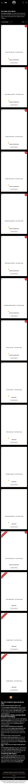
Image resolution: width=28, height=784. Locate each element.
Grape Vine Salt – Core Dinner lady (14, 347)
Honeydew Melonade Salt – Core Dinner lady (14, 305)
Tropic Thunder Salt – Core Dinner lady (14, 52)
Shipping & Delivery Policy (16, 774)
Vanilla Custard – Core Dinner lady (14, 640)
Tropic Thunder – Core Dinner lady (14, 389)
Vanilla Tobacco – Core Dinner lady (14, 681)
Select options (14, 62)
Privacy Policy (5, 774)
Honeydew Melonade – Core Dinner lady (14, 516)
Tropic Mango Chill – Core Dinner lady (14, 599)
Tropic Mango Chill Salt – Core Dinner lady (14, 94)
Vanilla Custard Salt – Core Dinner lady (14, 136)
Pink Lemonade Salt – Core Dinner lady (14, 558)
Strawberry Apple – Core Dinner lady (14, 474)
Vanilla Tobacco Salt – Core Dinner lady (14, 178)
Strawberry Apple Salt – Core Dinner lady (14, 221)
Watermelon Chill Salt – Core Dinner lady (14, 263)
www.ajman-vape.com (8, 747)
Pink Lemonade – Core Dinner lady (14, 432)
